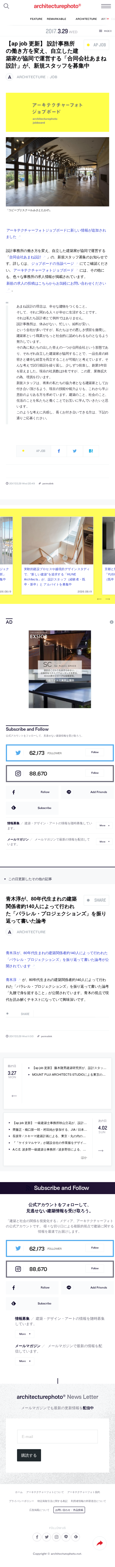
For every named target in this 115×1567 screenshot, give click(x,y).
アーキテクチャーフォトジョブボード (43, 270)
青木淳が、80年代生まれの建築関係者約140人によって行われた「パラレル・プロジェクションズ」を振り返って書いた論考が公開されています (57, 959)
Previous (99, 599)
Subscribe (44, 808)
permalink (48, 483)
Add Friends (98, 792)
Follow (95, 752)
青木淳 (11, 979)
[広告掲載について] (98, 622)
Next (108, 599)
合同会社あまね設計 (25, 256)
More (102, 825)
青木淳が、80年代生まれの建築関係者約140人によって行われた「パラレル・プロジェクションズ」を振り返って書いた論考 (56, 909)
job (53, 77)
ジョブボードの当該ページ (52, 263)
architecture (31, 77)
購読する (29, 1455)
